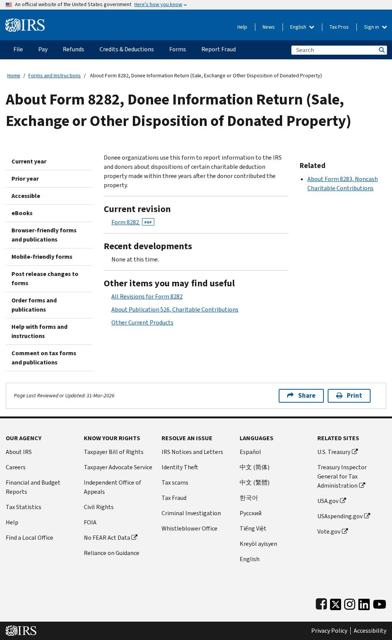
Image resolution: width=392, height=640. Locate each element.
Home (13, 75)
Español (250, 452)
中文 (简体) (255, 467)
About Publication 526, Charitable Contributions (174, 309)
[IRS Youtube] (379, 602)
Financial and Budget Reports (33, 487)
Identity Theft (180, 467)
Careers (16, 467)
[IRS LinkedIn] (364, 602)
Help (242, 27)
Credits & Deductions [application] (127, 49)
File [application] (18, 49)
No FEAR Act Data (107, 538)
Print (354, 395)
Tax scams (175, 482)
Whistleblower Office (189, 528)
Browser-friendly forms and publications (44, 234)
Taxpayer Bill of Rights (114, 452)
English (298, 27)
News (269, 27)
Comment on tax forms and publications (43, 357)
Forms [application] (177, 49)
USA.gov (327, 501)
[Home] (25, 22)
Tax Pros (339, 27)
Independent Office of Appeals (112, 487)
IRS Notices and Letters (192, 452)
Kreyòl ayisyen (258, 544)
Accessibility (370, 631)
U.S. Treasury (333, 452)
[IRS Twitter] (335, 602)
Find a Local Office (29, 538)
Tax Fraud (174, 498)
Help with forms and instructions (39, 331)
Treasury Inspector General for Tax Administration (342, 476)
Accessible (25, 196)
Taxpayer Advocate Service (118, 467)
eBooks (22, 213)
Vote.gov (328, 531)
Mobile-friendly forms (41, 257)
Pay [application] (42, 49)
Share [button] (306, 395)
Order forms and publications (34, 304)
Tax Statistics (23, 507)
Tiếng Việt (253, 528)
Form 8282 (131, 222)
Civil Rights (99, 507)
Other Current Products (142, 322)
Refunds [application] (73, 49)
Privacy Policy (329, 631)
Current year (28, 161)
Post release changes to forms (44, 278)
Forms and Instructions (54, 75)
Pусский (250, 513)
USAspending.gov (340, 516)
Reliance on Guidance (111, 553)
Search (381, 50)
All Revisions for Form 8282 (147, 296)
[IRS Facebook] (321, 602)
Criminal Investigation (191, 513)
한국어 (249, 498)
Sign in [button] (372, 27)
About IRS (19, 452)
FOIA (90, 522)
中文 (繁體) (255, 482)
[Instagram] (349, 602)
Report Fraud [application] (218, 49)
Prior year (25, 179)
